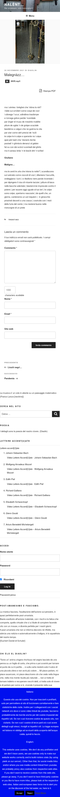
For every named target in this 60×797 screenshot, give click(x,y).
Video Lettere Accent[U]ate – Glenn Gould (27, 517)
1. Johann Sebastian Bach (15, 452)
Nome (8, 298)
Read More (40, 793)
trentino (13, 220)
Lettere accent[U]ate (9, 448)
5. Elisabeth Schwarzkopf (15, 501)
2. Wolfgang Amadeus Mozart (17, 464)
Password (5, 565)
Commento (10, 247)
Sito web (8, 328)
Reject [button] (30, 793)
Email (8, 313)
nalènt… (14, 4)
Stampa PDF (49, 90)
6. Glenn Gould (10, 513)
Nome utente (6, 551)
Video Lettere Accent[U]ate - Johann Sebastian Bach (32, 457)
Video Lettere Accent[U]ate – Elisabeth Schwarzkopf (32, 506)
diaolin (32, 70)
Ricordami (8, 579)
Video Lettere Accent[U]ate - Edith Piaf (25, 483)
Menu (31, 15)
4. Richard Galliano (12, 490)
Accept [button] (19, 793)
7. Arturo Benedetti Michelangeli (18, 524)
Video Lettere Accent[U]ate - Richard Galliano (28, 495)
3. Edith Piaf (9, 479)
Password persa (8, 594)
